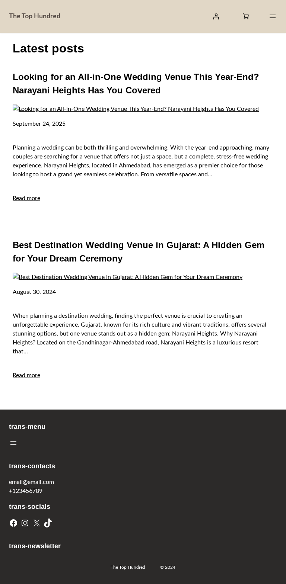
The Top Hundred (34, 16)
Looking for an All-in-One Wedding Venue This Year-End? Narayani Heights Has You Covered (136, 83)
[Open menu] (272, 16)
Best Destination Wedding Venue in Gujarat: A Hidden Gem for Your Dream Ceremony (138, 251)
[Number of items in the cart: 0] (245, 16)
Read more (26, 198)
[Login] (216, 16)
